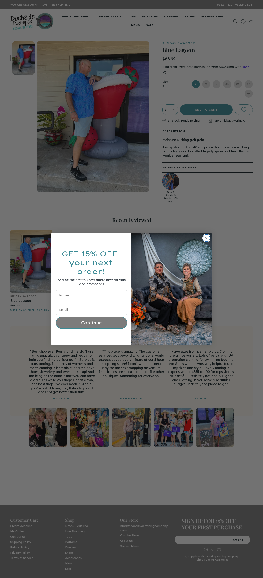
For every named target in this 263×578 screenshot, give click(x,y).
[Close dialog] (206, 238)
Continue (91, 323)
